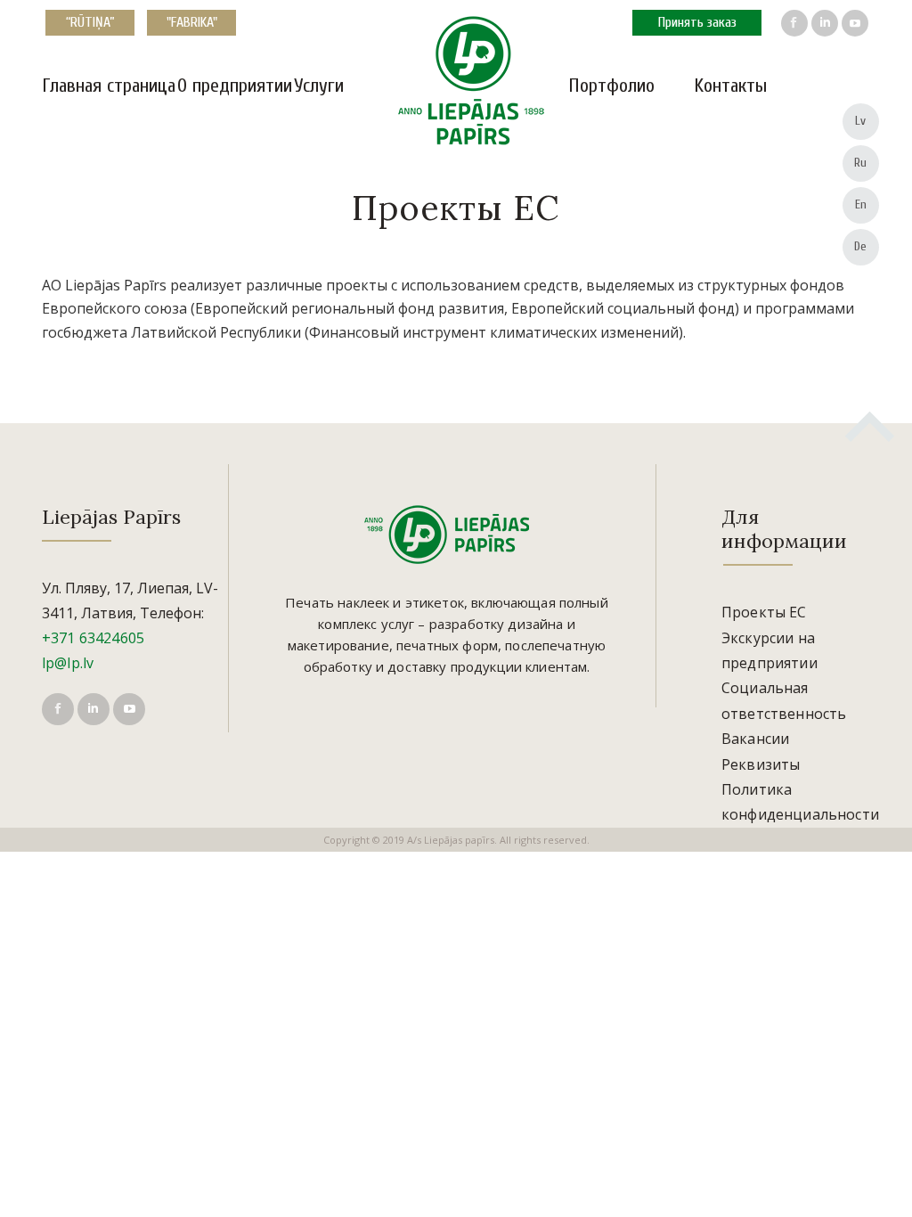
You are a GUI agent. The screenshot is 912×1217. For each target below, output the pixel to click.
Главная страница (108, 85)
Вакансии (755, 738)
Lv (861, 120)
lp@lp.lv (68, 663)
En (861, 204)
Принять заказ (697, 22)
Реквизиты (760, 764)
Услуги (319, 85)
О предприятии (234, 85)
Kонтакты (730, 85)
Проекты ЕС (764, 612)
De (860, 246)
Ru (860, 162)
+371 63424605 (93, 638)
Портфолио (611, 85)
